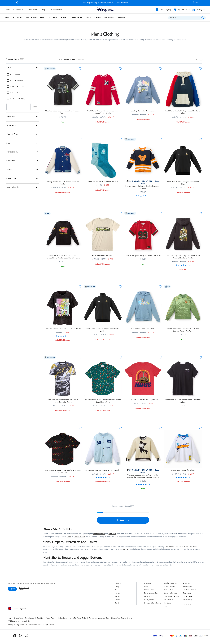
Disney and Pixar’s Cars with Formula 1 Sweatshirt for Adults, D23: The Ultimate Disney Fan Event (63, 256)
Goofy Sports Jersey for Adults (183, 470)
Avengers (125, 549)
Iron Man (192, 546)
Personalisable (12, 187)
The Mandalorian (171, 546)
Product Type (12, 134)
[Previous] (17, 2)
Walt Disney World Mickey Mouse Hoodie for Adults (183, 112)
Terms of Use (18, 618)
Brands (9, 170)
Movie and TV (12, 152)
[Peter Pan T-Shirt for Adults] (103, 234)
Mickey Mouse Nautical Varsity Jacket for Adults (63, 182)
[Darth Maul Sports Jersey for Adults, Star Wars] (143, 234)
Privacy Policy (50, 618)
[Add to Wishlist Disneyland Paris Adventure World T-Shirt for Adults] (200, 357)
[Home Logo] (105, 10)
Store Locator (187, 587)
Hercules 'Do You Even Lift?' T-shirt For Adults (63, 329)
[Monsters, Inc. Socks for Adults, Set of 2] (103, 160)
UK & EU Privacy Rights (78, 618)
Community (187, 593)
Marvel (102, 534)
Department (11, 125)
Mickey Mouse (79, 537)
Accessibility (26, 621)
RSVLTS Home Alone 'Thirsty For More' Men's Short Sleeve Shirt (103, 401)
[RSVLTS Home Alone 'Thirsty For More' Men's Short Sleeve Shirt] (103, 378)
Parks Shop (148, 596)
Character (10, 161)
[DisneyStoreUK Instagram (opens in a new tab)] (20, 635)
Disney (96, 534)
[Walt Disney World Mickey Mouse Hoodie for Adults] (183, 90)
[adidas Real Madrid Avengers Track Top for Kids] (183, 160)
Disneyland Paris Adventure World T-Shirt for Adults (182, 401)
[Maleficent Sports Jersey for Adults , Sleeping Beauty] (63, 90)
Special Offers (149, 590)
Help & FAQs (168, 590)
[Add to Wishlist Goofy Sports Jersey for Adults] (200, 428)
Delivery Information (171, 593)
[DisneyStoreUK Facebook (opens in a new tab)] (14, 635)
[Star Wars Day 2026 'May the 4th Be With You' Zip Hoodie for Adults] (183, 234)
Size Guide (167, 603)
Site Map (40, 618)
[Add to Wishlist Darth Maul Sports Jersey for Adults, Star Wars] (160, 213)
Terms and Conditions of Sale (99, 618)
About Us (186, 583)
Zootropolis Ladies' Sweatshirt (142, 111)
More (165, 606)
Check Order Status (56, 10)
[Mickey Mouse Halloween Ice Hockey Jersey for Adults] (143, 160)
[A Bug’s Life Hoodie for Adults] (143, 307)
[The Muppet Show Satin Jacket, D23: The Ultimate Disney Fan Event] (183, 307)
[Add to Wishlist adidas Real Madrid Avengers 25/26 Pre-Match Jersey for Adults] (80, 357)
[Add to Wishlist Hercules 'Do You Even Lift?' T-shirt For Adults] (80, 286)
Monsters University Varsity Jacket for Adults (102, 470)
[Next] (193, 2)
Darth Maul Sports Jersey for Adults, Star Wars (143, 255)
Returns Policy (168, 600)
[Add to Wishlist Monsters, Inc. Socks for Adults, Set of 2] (120, 139)
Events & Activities (189, 590)
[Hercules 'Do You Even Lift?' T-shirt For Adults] (63, 307)
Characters (118, 583)
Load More (124, 520)
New (146, 587)
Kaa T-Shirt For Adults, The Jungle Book (142, 400)
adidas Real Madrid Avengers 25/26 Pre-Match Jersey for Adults (63, 401)
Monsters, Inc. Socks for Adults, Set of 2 (103, 181)
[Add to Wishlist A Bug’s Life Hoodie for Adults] (160, 286)
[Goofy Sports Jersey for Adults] (183, 449)
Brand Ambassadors (170, 583)
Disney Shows (149, 600)
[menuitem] (7, 17)
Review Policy (187, 600)
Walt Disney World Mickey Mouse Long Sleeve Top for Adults (102, 112)
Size (8, 143)
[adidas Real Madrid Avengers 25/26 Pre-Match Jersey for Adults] (63, 378)
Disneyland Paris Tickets (152, 603)
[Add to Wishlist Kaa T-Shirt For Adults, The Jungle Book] (160, 357)
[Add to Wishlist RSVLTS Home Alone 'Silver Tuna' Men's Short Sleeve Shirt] (80, 428)
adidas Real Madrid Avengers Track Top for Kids (182, 182)
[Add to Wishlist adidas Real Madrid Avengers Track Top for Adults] (120, 286)
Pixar (116, 590)
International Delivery (171, 596)
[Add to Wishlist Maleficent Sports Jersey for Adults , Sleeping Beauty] (80, 68)
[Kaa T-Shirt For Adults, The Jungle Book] (143, 378)
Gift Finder (148, 583)
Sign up (12, 589)
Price (8, 67)
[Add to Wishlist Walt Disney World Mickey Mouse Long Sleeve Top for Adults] (120, 68)
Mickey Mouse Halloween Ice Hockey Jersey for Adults (142, 187)
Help (9, 618)
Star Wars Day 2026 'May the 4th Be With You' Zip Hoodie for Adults (183, 256)
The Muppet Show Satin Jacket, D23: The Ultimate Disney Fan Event (183, 330)
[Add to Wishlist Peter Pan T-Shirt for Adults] (120, 213)
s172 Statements (13, 621)
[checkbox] (14, 75)
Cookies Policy (62, 618)
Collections (11, 178)
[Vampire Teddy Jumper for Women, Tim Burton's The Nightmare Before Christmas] (143, 449)
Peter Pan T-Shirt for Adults (102, 255)
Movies (117, 600)
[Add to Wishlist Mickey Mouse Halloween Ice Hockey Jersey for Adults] (160, 139)
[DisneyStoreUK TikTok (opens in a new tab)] (26, 635)
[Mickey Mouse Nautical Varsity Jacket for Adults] (63, 160)
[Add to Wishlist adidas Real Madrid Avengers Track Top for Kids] (200, 139)
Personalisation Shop (151, 593)
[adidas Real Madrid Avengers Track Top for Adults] (103, 307)
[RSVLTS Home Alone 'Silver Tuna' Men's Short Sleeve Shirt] (63, 449)
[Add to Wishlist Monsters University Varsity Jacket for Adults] (120, 428)
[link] (143, 196)
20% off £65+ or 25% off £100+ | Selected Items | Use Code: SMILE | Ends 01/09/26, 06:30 (105, 3)
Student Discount (170, 587)
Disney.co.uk (187, 604)
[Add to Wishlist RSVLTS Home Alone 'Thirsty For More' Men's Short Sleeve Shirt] (120, 357)
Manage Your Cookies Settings (121, 618)
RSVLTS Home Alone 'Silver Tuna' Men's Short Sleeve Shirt (63, 471)
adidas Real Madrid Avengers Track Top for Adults (102, 330)
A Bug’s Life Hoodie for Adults (142, 329)
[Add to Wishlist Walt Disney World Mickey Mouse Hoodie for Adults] (200, 68)
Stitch (69, 537)
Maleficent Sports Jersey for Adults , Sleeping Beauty (62, 112)
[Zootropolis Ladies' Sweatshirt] (143, 90)
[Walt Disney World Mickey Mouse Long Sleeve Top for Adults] (103, 90)
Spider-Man (183, 546)
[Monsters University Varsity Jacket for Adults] (103, 449)
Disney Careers (188, 596)
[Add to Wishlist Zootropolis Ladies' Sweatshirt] (160, 68)
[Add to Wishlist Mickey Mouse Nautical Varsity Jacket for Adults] (80, 139)
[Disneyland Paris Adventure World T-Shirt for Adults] (183, 378)
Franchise (10, 116)
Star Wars (112, 534)
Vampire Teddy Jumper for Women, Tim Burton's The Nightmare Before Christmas (143, 476)
